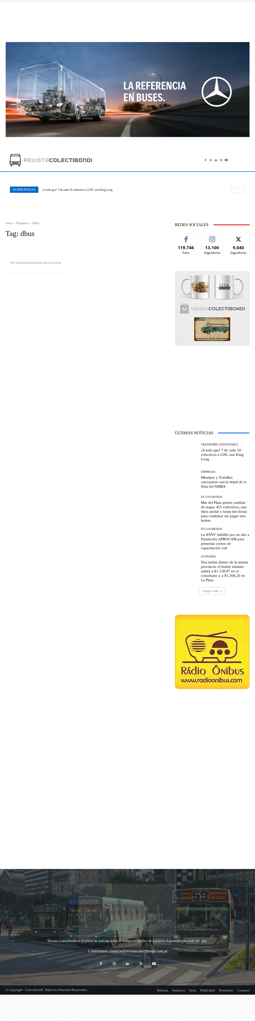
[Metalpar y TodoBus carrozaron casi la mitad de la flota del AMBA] (186, 479)
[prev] (234, 190)
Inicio (9, 223)
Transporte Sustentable (219, 444)
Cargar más (210, 591)
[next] (242, 190)
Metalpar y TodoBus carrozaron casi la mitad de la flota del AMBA (81, 190)
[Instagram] (210, 160)
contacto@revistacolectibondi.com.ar (138, 922)
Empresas (208, 472)
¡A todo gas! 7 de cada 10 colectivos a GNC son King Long (222, 454)
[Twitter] (221, 160)
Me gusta (186, 236)
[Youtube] (226, 160)
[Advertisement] (127, 19)
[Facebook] (205, 160)
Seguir (212, 236)
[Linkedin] (216, 160)
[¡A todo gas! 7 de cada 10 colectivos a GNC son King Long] (186, 452)
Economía (208, 556)
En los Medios (211, 497)
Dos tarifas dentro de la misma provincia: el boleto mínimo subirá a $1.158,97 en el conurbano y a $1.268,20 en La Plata (224, 571)
